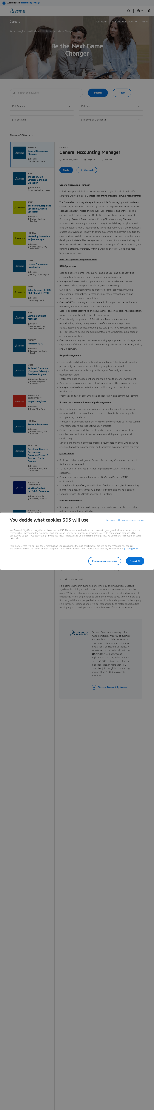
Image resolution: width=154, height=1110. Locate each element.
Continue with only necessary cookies (125, 520)
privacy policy (131, 548)
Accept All (135, 561)
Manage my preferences (104, 561)
